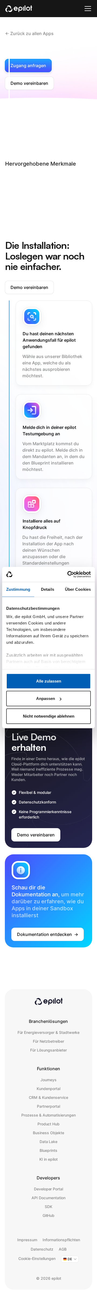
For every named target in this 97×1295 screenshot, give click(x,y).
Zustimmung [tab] (18, 589)
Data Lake (49, 1141)
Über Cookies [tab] (78, 589)
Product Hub (48, 1124)
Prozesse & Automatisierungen (48, 1115)
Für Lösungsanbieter (48, 1050)
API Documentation (48, 1197)
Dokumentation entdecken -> (47, 934)
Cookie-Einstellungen (37, 1258)
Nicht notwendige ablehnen (48, 716)
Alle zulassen (48, 681)
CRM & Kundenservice (48, 1097)
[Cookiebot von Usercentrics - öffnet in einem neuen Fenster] (68, 574)
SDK (48, 1206)
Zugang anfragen (28, 65)
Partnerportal (48, 1106)
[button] (86, 8)
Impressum (27, 1239)
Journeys (48, 1079)
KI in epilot (48, 1159)
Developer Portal (48, 1189)
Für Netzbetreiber (48, 1041)
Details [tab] (47, 589)
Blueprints (48, 1150)
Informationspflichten (61, 1239)
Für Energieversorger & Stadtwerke (49, 1032)
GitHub (49, 1215)
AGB (63, 1249)
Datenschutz (42, 1249)
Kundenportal (48, 1088)
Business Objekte (48, 1132)
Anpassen (45, 698)
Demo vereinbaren (29, 83)
